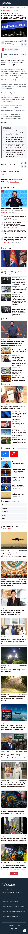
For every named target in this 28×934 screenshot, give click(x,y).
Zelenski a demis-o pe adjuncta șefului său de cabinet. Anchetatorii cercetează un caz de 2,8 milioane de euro (13, 211)
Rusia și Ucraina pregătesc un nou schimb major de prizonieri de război (13, 812)
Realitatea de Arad (16, 916)
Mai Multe (14, 873)
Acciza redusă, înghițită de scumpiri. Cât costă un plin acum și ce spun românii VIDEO (19, 442)
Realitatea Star (5, 904)
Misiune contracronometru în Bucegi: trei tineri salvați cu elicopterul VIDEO (13, 839)
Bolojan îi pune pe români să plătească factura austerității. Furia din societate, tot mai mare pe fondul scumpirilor (13, 757)
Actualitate (12, 7)
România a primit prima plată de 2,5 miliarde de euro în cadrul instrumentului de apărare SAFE (19, 416)
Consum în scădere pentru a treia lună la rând (18, 425)
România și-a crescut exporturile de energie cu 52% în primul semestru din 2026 (19, 433)
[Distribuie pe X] (25, 44)
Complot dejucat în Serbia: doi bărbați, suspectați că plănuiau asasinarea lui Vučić (15, 133)
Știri (7, 7)
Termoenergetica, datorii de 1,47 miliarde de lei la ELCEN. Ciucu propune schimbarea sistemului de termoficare (19, 312)
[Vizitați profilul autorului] (2, 42)
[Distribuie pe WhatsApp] (22, 44)
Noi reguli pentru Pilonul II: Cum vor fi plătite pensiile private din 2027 (13, 408)
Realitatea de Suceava (7, 914)
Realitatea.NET (5, 901)
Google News (14, 182)
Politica (6, 219)
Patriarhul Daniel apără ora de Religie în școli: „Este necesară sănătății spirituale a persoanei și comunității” (13, 784)
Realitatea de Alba (6, 919)
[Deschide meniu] (25, 3)
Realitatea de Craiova (6, 909)
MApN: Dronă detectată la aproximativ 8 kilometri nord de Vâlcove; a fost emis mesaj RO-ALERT (13, 555)
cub (3, 175)
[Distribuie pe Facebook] (25, 41)
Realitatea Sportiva (14, 901)
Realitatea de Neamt (14, 904)
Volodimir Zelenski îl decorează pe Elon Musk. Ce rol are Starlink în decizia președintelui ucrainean (12, 343)
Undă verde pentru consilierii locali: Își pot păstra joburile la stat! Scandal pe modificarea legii (14, 583)
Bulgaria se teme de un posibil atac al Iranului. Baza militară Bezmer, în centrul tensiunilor (15, 239)
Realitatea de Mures (6, 916)
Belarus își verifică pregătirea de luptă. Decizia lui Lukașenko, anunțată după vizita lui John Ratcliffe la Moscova (15, 153)
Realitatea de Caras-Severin (18, 911)
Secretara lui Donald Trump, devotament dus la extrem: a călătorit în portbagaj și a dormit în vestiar (14, 225)
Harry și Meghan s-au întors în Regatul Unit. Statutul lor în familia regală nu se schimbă (15, 139)
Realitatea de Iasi (17, 914)
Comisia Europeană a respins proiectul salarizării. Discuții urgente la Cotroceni (15, 216)
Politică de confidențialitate (8, 892)
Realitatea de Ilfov (17, 909)
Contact (3, 890)
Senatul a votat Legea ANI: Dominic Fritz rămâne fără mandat (18, 379)
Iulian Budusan (23, 579)
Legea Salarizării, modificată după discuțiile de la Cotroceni (17, 371)
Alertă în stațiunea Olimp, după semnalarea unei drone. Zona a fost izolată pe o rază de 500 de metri (13, 727)
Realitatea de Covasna (7, 906)
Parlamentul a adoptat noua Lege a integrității (19, 350)
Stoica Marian (23, 550)
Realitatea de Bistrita (17, 41)
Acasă (4, 7)
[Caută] (20, 3)
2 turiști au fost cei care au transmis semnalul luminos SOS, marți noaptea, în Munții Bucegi (14, 670)
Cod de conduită (19, 892)
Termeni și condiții (11, 890)
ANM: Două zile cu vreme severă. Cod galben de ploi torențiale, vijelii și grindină (13, 698)
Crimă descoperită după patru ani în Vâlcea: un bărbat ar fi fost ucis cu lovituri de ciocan (15, 146)
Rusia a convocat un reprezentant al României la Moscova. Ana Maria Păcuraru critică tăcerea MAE (13, 612)
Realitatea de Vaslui (6, 911)
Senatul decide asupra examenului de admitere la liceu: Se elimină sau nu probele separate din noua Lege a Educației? (13, 642)
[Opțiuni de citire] (24, 930)
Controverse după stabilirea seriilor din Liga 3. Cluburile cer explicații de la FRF (15, 231)
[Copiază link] (22, 41)
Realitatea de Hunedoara (19, 906)
